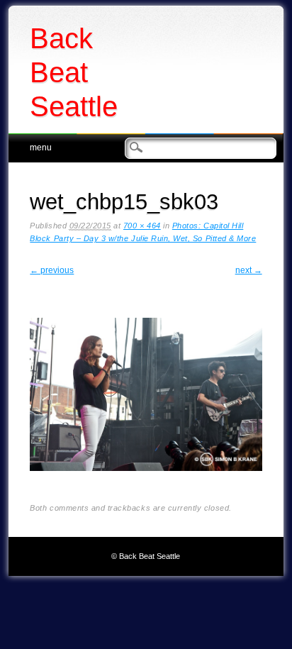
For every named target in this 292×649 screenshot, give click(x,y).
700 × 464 (142, 225)
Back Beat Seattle (74, 72)
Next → (248, 270)
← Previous (52, 270)
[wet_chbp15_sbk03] (146, 482)
